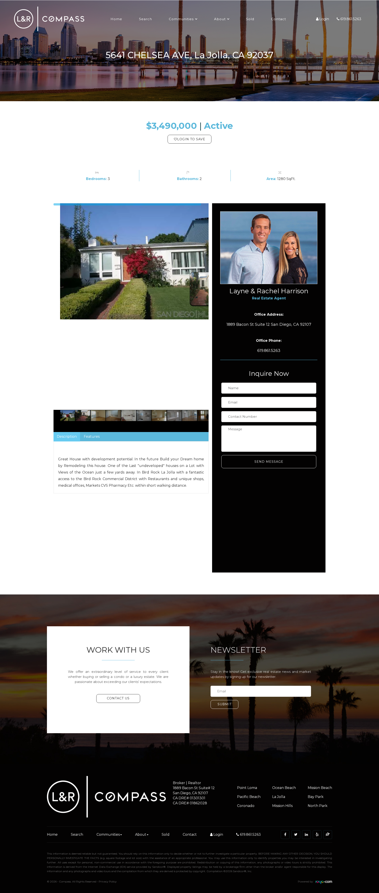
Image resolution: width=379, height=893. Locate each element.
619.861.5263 (250, 834)
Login (218, 834)
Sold (250, 19)
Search (145, 19)
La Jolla (278, 797)
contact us (118, 698)
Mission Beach (320, 788)
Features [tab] (92, 436)
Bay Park (316, 797)
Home (116, 19)
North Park (317, 806)
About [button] (220, 19)
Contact (278, 19)
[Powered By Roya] (324, 883)
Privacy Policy (108, 881)
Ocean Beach (284, 788)
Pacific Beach (249, 797)
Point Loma (247, 788)
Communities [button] (181, 19)
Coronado (245, 806)
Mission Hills (282, 806)
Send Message (268, 462)
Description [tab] (67, 436)
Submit (225, 704)
